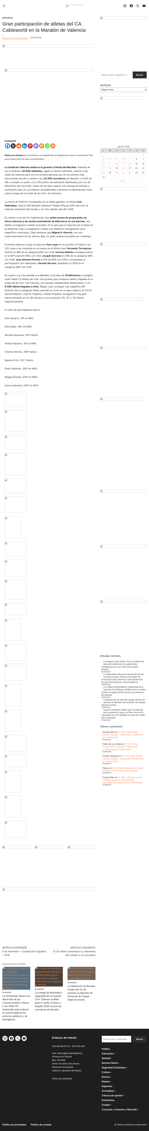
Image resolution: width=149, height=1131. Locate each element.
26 (116, 172)
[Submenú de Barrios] (111, 1077)
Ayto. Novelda (58, 1060)
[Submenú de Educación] (115, 1053)
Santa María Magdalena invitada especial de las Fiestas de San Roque (122, 769)
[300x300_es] (49, 847)
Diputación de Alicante (62, 1067)
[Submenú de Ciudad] (111, 1105)
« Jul (122, 181)
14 (130, 163)
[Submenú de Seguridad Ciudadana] (127, 1067)
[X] (13, 145)
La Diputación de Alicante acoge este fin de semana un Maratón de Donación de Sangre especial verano (81, 993)
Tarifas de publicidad (62, 1078)
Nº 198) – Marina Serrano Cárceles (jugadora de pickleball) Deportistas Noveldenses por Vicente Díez (122, 780)
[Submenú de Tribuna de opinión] (124, 1095)
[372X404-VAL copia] (81, 847)
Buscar (139, 75)
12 (117, 163)
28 (130, 172)
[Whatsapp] (47, 145)
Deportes (7, 18)
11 (110, 163)
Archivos (105, 85)
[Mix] (41, 145)
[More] (52, 145)
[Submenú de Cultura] (111, 1072)
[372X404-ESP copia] (123, 189)
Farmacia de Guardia (62, 1056)
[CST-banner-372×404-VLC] (16, 847)
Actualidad (6, 992)
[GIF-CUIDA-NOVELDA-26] (123, 602)
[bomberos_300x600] (122, 399)
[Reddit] (18, 145)
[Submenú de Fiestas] (111, 1081)
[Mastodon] (35, 145)
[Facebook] (7, 145)
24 (103, 172)
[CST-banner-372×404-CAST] (123, 18)
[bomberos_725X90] (48, 46)
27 (123, 172)
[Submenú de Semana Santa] (119, 1063)
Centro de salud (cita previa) (65, 1063)
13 (123, 163)
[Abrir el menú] (4, 6)
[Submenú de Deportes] (113, 1086)
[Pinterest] (30, 145)
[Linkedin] (24, 145)
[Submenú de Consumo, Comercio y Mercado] (138, 1109)
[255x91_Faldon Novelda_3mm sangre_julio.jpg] (48, 890)
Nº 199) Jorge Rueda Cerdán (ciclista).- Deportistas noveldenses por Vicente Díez (122, 734)
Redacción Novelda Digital (15, 38)
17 (103, 168)
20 (123, 168)
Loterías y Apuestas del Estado (66, 1070)
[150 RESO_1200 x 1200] (122, 98)
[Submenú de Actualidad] (115, 1091)
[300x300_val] (122, 300)
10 (103, 163)
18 (110, 168)
